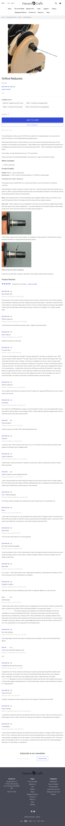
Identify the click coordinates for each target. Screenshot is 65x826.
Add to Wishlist (32, 125)
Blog (48, 12)
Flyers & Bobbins (53, 784)
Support (46, 9)
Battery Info (30, 9)
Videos (54, 9)
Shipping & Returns (21, 12)
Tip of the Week (19, 9)
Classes (53, 794)
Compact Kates (53, 787)
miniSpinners (53, 781)
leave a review (6, 89)
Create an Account (29, 817)
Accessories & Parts (53, 789)
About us (41, 12)
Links (39, 9)
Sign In (38, 817)
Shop (9, 9)
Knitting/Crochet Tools (53, 792)
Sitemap (32, 804)
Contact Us (32, 12)
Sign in (13, 3)
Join (8, 3)
